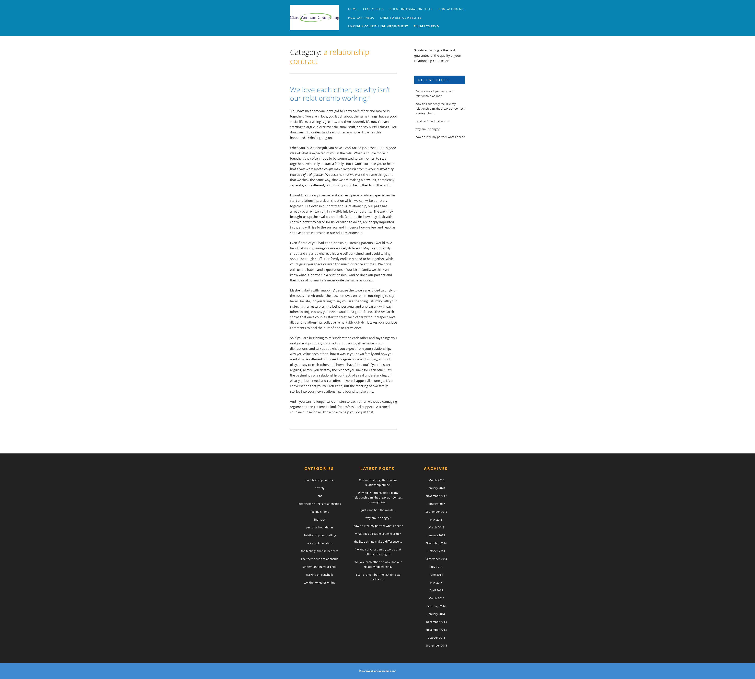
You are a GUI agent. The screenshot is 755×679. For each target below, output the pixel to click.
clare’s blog (373, 9)
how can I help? (361, 17)
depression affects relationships (319, 504)
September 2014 (436, 559)
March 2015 (436, 527)
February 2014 (436, 606)
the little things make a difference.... (378, 541)
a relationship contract (320, 480)
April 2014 (436, 590)
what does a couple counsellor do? (378, 534)
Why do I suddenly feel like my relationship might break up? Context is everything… (439, 108)
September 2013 (436, 645)
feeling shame (319, 511)
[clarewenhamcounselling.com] (316, 17)
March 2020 (436, 480)
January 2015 (436, 535)
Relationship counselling (320, 535)
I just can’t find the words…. (433, 121)
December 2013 (436, 622)
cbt (320, 496)
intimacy (319, 519)
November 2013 (436, 630)
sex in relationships (320, 543)
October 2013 (436, 637)
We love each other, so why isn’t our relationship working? (340, 94)
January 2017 (436, 504)
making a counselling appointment (378, 26)
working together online (319, 582)
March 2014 (436, 598)
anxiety (319, 488)
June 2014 (436, 574)
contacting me (451, 9)
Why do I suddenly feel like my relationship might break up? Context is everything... (378, 497)
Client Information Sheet (411, 9)
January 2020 (436, 488)
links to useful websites (401, 17)
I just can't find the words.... (378, 510)
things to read (426, 26)
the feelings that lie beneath (319, 551)
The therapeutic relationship (320, 559)
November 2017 (436, 496)
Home (352, 9)
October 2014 (436, 551)
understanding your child (320, 567)
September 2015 (436, 511)
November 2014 (436, 543)
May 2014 (436, 582)
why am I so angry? (427, 129)
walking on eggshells (319, 574)
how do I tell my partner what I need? (440, 137)
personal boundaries (319, 527)
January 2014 (436, 614)
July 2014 (436, 567)
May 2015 (436, 519)
